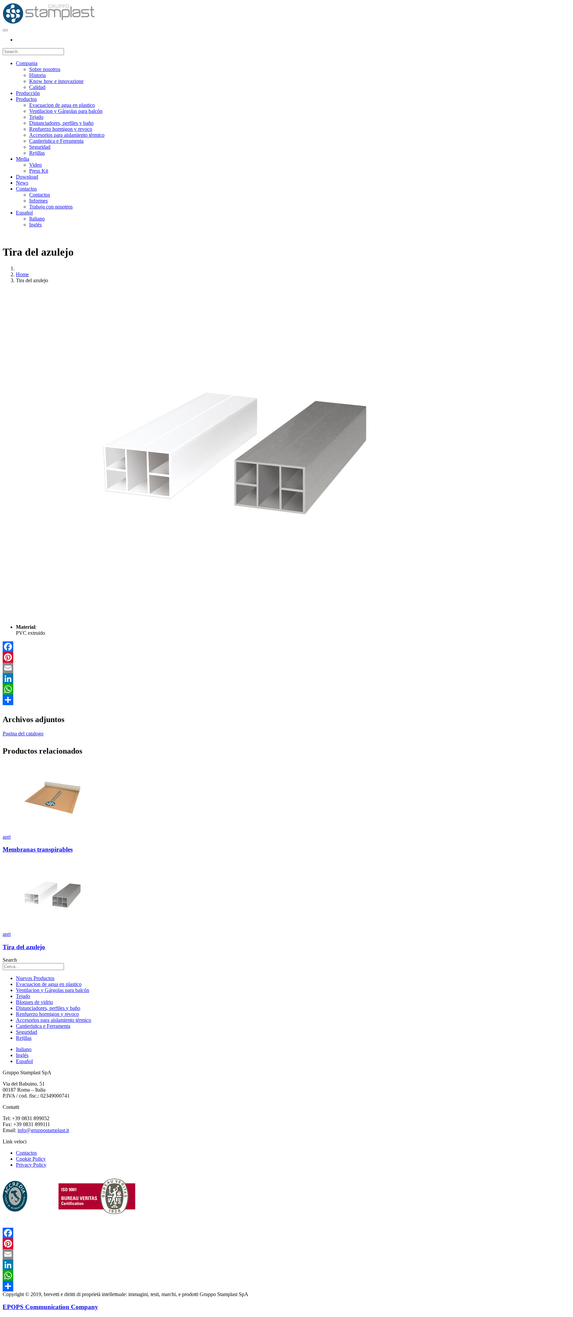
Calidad (37, 87)
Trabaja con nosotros (51, 206)
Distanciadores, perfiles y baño (61, 123)
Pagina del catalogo (23, 733)
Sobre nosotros (44, 69)
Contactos (26, 189)
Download (27, 177)
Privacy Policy (31, 1165)
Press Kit (38, 171)
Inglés (35, 224)
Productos (26, 99)
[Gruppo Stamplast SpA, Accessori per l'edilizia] (49, 22)
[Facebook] (286, 646)
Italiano (37, 218)
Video (35, 165)
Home (22, 274)
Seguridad (39, 147)
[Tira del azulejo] (52, 928)
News (22, 183)
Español (24, 212)
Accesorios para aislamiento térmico (66, 135)
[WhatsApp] (286, 689)
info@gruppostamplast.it (43, 1130)
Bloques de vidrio (34, 1002)
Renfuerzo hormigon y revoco (60, 129)
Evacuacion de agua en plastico (62, 105)
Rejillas (37, 153)
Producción (28, 93)
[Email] (286, 668)
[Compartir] (286, 700)
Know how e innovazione (56, 81)
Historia (37, 75)
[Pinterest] (286, 657)
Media (22, 159)
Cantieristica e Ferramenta (56, 141)
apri (7, 837)
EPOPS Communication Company (50, 1306)
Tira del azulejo (24, 947)
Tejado (36, 117)
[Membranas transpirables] (52, 831)
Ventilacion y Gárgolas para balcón (65, 111)
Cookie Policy (31, 1159)
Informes (38, 201)
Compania (26, 63)
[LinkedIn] (286, 678)
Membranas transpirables (38, 849)
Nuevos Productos (35, 978)
